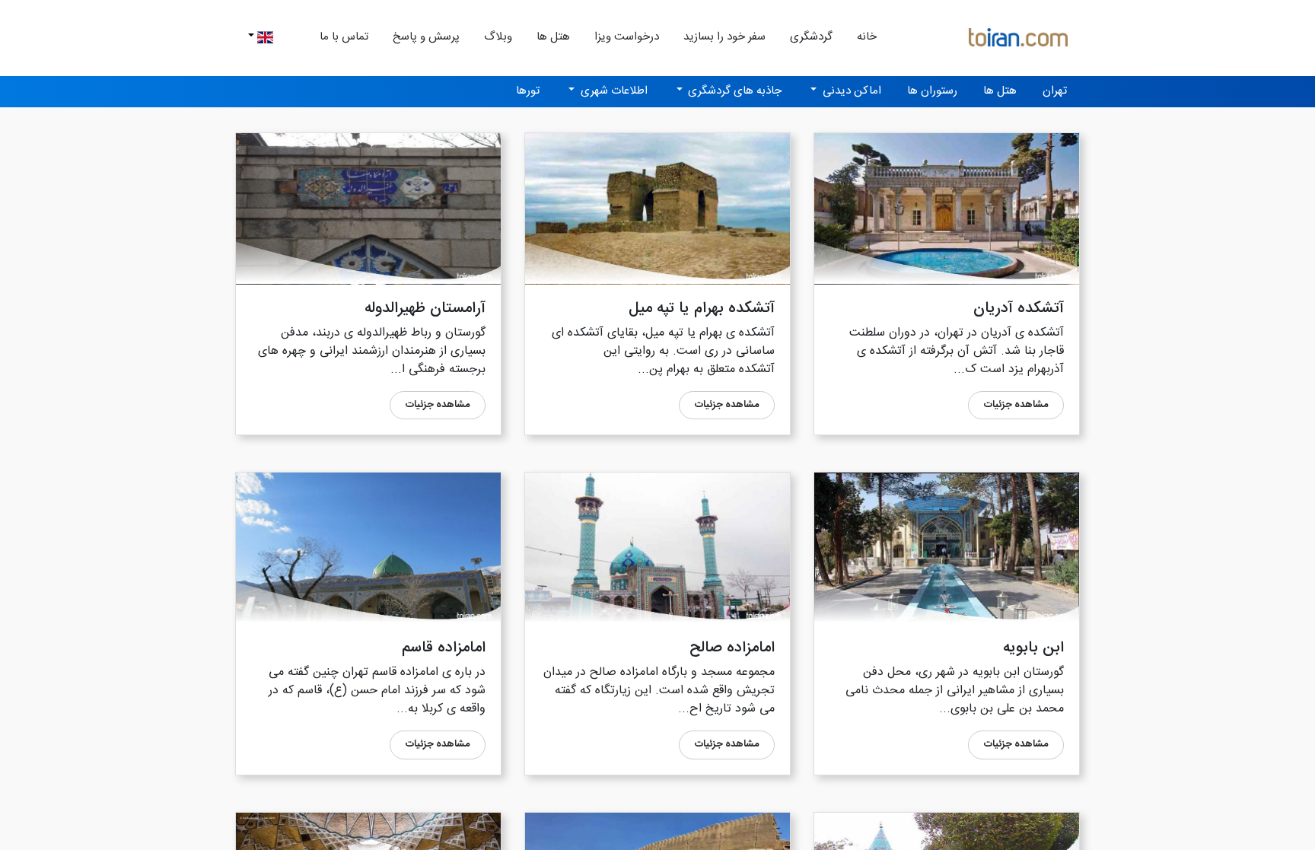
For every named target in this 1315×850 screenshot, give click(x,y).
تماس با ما (344, 36)
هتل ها (553, 36)
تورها (528, 90)
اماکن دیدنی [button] (850, 90)
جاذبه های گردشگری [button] (733, 90)
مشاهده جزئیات (1016, 404)
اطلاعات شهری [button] (613, 90)
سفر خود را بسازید (724, 36)
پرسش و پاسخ (426, 36)
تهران (1055, 90)
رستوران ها (932, 90)
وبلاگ (498, 36)
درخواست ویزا (626, 36)
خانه (861, 36)
